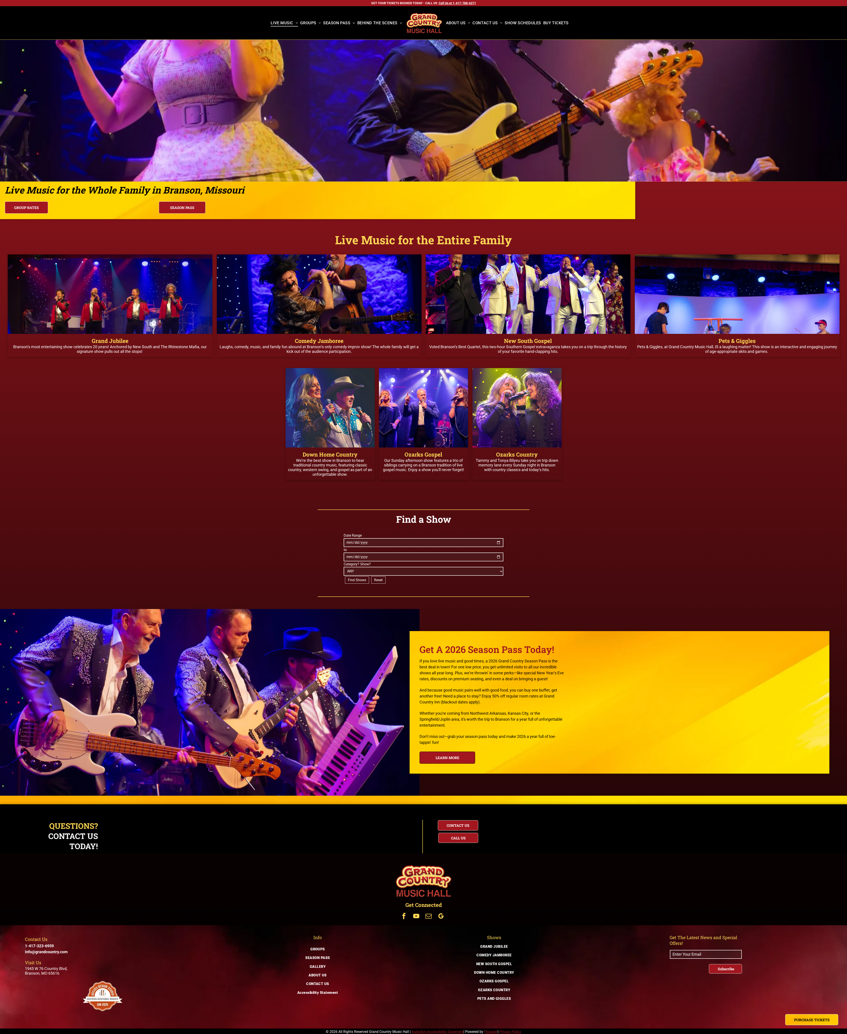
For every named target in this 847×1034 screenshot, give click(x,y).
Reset (378, 580)
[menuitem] (284, 23)
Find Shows (357, 580)
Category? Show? (357, 564)
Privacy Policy (510, 1032)
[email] (428, 917)
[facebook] (404, 917)
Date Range (353, 535)
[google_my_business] (441, 917)
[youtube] (416, 917)
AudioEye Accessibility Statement (437, 1032)
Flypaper (491, 1032)
